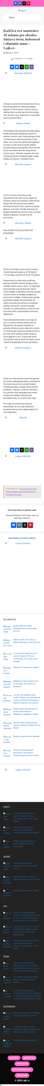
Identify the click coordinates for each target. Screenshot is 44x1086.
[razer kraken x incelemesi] (22, 1085)
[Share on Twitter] (22, 67)
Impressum (22, 1064)
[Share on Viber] (31, 67)
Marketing (29, 1058)
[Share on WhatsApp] (26, 67)
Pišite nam (22, 1075)
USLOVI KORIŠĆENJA (22, 1070)
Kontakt (14, 1058)
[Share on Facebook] (12, 67)
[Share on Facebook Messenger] (17, 67)
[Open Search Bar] (37, 17)
